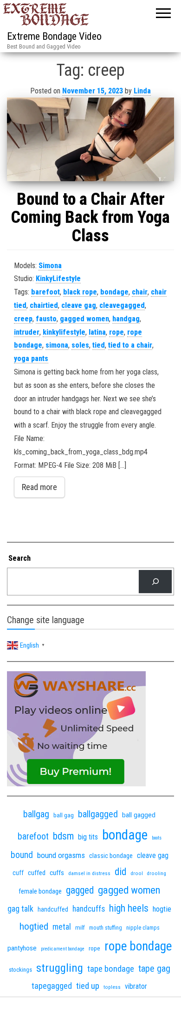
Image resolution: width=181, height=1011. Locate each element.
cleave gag (78, 305)
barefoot (45, 292)
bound (22, 855)
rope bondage (138, 946)
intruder (26, 332)
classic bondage (111, 855)
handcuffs (88, 908)
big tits (88, 837)
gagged (80, 890)
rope (116, 332)
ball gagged (138, 815)
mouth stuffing (105, 928)
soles (80, 345)
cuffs (57, 873)
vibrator (136, 986)
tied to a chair (130, 345)
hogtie (162, 909)
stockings (20, 969)
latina (97, 332)
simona (56, 345)
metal (61, 926)
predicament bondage (62, 949)
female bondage (40, 891)
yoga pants (31, 358)
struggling (59, 967)
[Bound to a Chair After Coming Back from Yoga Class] (90, 139)
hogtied (33, 926)
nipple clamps (143, 928)
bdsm (63, 836)
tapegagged (52, 986)
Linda (142, 90)
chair (140, 292)
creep (23, 318)
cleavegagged (122, 305)
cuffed (36, 873)
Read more (39, 487)
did (120, 871)
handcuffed (53, 909)
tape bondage (110, 968)
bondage (114, 292)
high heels (129, 908)
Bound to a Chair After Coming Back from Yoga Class (90, 217)
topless (112, 987)
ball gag (63, 815)
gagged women (84, 318)
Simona (50, 265)
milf (80, 927)
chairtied (44, 305)
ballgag (36, 814)
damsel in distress (89, 873)
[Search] (155, 581)
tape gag (154, 968)
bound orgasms (61, 855)
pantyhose (22, 948)
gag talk (20, 908)
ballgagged (98, 814)
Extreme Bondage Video (54, 36)
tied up (87, 985)
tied (98, 345)
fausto (46, 318)
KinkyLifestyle (58, 278)
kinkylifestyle (64, 332)
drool (136, 873)
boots (157, 838)
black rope (80, 292)
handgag (126, 318)
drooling (156, 873)
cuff (18, 872)
